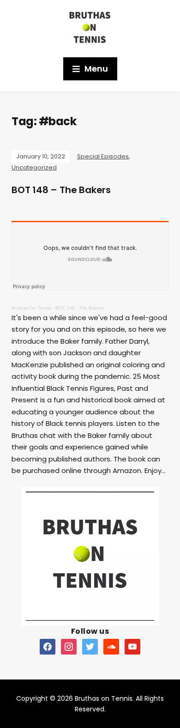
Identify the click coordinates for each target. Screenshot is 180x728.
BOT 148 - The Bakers (79, 307)
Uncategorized (34, 167)
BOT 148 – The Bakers (61, 189)
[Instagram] (69, 646)
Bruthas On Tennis (31, 307)
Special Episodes (103, 156)
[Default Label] (47, 646)
